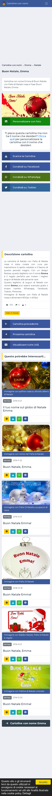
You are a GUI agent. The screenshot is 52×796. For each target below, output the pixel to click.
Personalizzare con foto (26, 121)
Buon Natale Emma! (17, 523)
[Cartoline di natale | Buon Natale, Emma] (26, 438)
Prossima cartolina (23, 334)
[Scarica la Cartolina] (13, 418)
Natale (37, 65)
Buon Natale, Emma (17, 466)
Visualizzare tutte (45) (25, 344)
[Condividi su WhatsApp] (19, 418)
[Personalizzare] (6, 418)
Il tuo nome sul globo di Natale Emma (24, 409)
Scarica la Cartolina (23, 156)
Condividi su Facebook (26, 166)
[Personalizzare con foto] (26, 105)
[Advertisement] (26, 35)
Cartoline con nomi (12, 65)
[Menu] (46, 3)
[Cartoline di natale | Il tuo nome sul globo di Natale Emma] (26, 375)
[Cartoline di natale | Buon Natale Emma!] (26, 492)
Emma (28, 65)
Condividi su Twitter (24, 187)
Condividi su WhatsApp (26, 177)
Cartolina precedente (25, 323)
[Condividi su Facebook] (25, 419)
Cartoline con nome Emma (28, 723)
